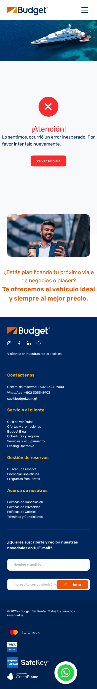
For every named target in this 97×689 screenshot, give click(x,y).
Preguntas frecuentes (23, 479)
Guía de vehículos (20, 422)
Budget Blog (16, 431)
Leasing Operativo (20, 446)
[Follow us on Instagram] (10, 343)
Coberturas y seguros (23, 436)
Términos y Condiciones (25, 517)
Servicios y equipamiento (26, 441)
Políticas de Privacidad (24, 507)
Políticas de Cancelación (25, 502)
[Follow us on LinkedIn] (30, 343)
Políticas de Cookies (22, 512)
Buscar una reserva (21, 469)
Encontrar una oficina (23, 474)
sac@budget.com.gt (22, 398)
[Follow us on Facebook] (20, 343)
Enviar (76, 584)
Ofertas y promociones (24, 426)
